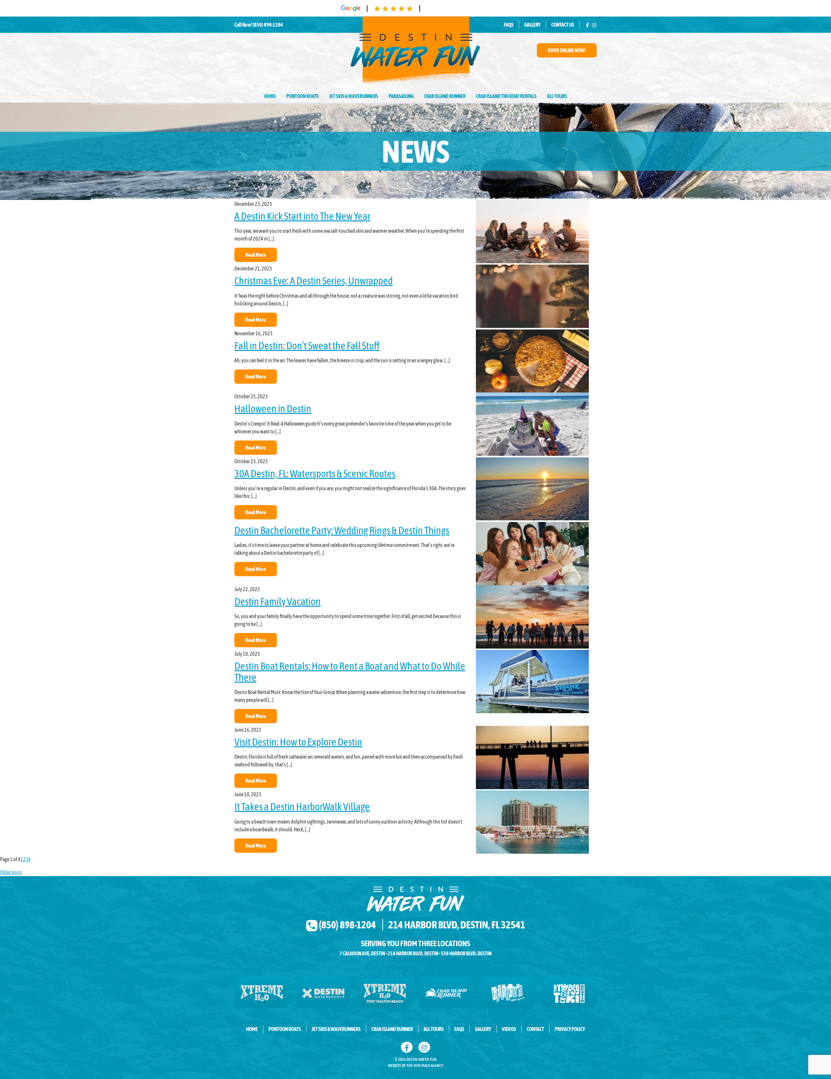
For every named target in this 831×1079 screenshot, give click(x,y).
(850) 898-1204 (268, 25)
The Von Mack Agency (424, 1065)
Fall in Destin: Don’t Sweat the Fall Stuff (306, 346)
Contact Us (562, 25)
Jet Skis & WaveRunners (353, 96)
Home (270, 96)
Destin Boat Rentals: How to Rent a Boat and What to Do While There (349, 671)
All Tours (557, 96)
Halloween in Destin (272, 409)
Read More (255, 255)
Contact (535, 1029)
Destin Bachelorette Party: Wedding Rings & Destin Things (341, 530)
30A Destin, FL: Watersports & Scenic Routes (314, 473)
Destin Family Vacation (277, 601)
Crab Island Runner (444, 96)
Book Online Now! (567, 50)
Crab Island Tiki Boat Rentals (506, 96)
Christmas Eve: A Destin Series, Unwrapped (313, 281)
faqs (459, 1029)
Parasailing (401, 96)
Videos (509, 1029)
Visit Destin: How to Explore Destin (298, 742)
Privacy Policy (570, 1029)
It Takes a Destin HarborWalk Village (302, 806)
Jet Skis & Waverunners (336, 1029)
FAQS (509, 25)
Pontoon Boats (302, 96)
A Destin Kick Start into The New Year (302, 216)
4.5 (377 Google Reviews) (458, 8)
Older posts (11, 872)
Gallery (532, 25)
